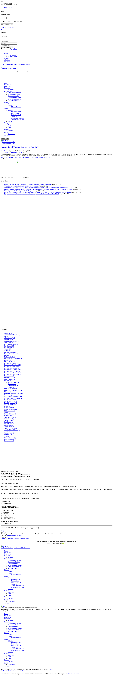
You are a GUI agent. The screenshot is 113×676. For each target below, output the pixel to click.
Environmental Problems (15, 97)
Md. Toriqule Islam (10, 404)
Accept (70, 674)
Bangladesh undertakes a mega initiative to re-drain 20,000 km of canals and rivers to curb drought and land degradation (37, 192)
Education (10, 130)
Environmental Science (14, 99)
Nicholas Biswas (10, 411)
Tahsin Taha (14, 116)
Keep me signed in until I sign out (12, 21)
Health (6, 132)
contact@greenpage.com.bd (15, 535)
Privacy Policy (12, 55)
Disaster (10, 104)
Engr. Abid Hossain (10, 361)
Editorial (10, 110)
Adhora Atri (8, 333)
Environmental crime (13, 96)
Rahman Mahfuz (16, 111)
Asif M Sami (8, 342)
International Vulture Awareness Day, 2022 (20, 147)
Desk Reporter (5, 151)
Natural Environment (14, 100)
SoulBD (50, 669)
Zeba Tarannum (10, 439)
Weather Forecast (16, 107)
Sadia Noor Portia (16, 115)
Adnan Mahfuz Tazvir (17, 118)
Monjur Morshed (10, 407)
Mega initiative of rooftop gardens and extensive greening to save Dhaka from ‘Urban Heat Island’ (31, 194)
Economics (7, 88)
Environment (7, 91)
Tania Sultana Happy (11, 428)
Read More (75, 674)
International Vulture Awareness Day (16, 157)
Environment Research (12, 366)
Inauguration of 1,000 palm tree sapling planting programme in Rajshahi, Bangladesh (28, 184)
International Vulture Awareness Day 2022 (39, 157)
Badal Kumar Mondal (11, 344)
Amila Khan (9, 339)
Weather (10, 105)
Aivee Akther (9, 338)
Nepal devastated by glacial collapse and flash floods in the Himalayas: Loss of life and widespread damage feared (36, 187)
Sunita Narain (9, 425)
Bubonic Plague (13, 382)
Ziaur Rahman (9, 441)
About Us (7, 60)
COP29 (7, 350)
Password (3, 18)
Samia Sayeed (9, 420)
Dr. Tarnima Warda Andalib (13, 358)
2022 (5, 157)
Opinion (6, 108)
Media (9, 126)
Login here (14, 49)
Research (6, 129)
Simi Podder (8, 422)
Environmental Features (12, 371)
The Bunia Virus (13, 385)
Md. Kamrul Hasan (10, 399)
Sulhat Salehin (9, 423)
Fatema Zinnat (15, 113)
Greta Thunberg (9, 379)
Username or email (6, 14)
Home (6, 83)
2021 (2, 157)
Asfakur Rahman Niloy (17, 119)
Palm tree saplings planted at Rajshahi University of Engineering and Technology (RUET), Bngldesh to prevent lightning (38, 189)
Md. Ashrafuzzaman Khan (13, 398)
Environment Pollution (14, 94)
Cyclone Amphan (10, 352)
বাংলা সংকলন (7, 61)
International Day (10, 388)
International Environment (8, 143)
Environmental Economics (13, 369)
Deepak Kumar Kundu (11, 354)
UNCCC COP (9, 434)
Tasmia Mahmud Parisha (12, 430)
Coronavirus (11, 134)
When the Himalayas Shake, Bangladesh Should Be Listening (21, 186)
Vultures (11, 387)
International (7, 86)
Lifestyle (6, 123)
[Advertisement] (33, 77)
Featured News (9, 377)
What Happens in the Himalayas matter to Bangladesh (19, 191)
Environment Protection (14, 92)
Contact (6, 58)
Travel (9, 127)
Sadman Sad (9, 418)
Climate (6, 102)
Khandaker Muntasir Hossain (13, 393)
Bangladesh (7, 85)
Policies (6, 53)
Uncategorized (9, 433)
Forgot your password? (7, 27)
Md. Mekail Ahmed (10, 401)
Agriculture (11, 89)
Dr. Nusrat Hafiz (9, 357)
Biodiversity (11, 124)
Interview (10, 121)
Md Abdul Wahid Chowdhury (13, 396)
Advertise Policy (12, 56)
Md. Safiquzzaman (10, 403)
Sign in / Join (8, 7)
